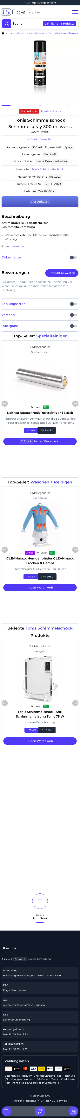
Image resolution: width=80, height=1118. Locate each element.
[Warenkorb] (73, 1111)
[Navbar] (75, 12)
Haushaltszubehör (40, 33)
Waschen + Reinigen (67, 33)
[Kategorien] (7, 1111)
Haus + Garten (17, 33)
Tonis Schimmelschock (48, 169)
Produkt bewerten (39, 139)
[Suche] (40, 1111)
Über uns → (11, 948)
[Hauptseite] (32, 12)
